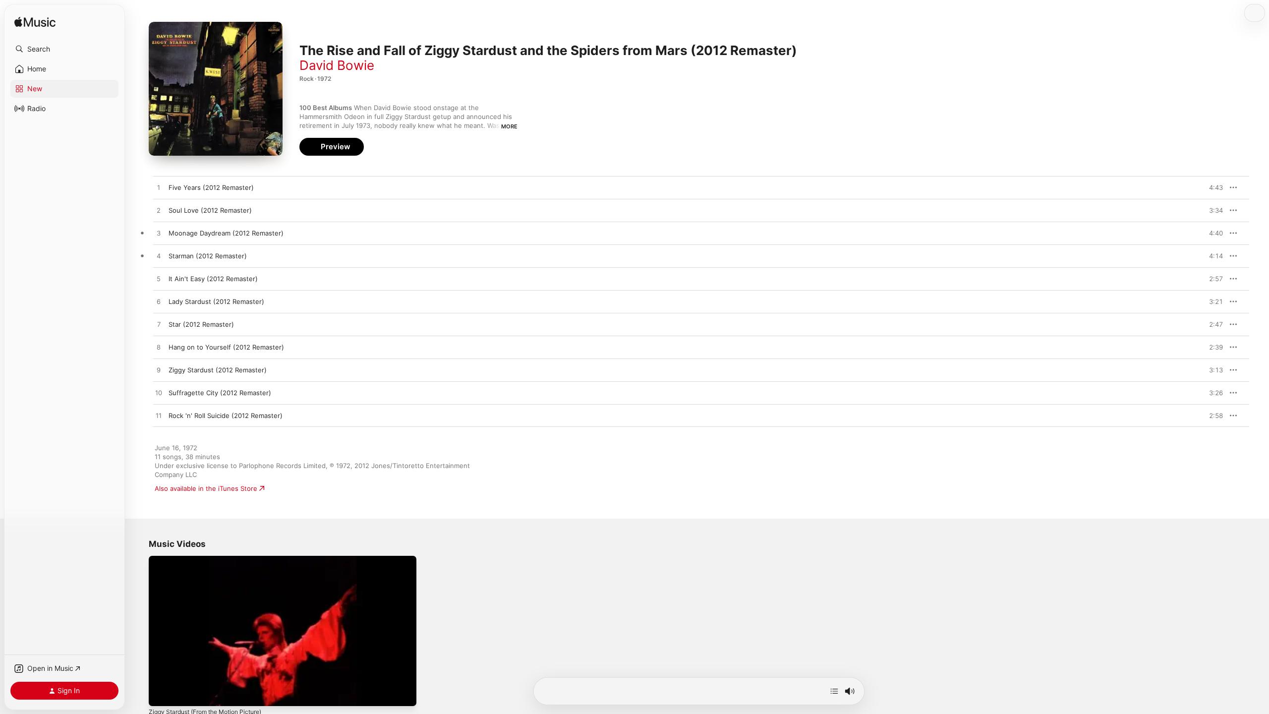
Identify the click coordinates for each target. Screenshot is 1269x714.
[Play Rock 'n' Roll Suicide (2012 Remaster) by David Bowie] (159, 416)
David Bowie (336, 65)
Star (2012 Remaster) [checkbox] (201, 324)
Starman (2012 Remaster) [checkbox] (208, 256)
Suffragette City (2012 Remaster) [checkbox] (220, 393)
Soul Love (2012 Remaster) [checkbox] (210, 210)
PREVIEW (1212, 187)
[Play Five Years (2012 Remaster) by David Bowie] (159, 187)
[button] (64, 49)
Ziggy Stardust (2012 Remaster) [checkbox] (218, 370)
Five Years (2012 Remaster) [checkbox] (211, 187)
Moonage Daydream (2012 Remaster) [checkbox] (226, 233)
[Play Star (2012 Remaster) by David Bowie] (159, 324)
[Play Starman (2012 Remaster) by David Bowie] (159, 256)
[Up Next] (834, 691)
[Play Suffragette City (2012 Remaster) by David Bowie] (159, 393)
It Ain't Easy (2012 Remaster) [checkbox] (213, 279)
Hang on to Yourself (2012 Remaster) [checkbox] (226, 347)
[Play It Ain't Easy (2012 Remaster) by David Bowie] (159, 279)
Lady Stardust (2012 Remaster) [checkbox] (216, 301)
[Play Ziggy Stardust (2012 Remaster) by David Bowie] (159, 370)
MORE (509, 126)
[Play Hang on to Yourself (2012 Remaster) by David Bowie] (159, 347)
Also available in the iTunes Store (206, 488)
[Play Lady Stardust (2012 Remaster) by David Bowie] (159, 302)
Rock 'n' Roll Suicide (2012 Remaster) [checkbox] (226, 415)
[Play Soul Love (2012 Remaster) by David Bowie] (159, 210)
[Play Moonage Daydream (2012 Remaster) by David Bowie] (159, 233)
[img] (35, 22)
